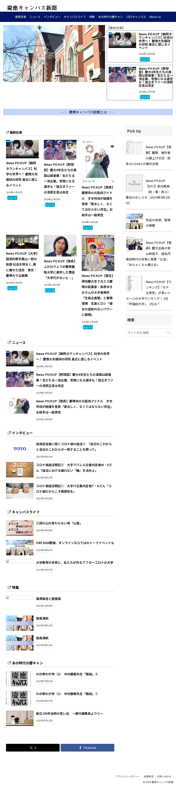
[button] (8, 53)
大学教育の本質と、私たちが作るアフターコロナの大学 (74, 562)
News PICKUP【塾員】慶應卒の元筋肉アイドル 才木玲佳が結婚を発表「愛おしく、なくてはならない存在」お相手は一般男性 (74, 406)
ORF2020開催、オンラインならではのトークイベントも (75, 542)
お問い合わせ (164, 776)
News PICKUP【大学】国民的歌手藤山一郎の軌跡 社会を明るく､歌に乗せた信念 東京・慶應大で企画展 (22, 264)
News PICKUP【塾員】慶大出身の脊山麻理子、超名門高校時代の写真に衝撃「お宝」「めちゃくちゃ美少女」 (149, 253)
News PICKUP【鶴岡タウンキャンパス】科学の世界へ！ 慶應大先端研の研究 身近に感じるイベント (156, 41)
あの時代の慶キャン (27, 662)
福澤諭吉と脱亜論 (48, 598)
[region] (54, 53)
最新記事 (16, 132)
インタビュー (22, 432)
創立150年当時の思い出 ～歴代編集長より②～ (69, 713)
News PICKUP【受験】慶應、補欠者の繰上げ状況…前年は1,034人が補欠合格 (149, 155)
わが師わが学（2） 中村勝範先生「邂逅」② (67, 674)
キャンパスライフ (26, 511)
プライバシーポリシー (128, 776)
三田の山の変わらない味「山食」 (59, 523)
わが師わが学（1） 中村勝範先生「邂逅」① (67, 693)
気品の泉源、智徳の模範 (158, 223)
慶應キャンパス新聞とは (88, 111)
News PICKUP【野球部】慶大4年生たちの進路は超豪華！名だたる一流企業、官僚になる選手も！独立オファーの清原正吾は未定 (156, 77)
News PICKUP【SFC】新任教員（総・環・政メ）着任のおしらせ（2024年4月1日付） (148, 191)
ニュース (145, 59)
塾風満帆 (42, 618)
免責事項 (148, 776)
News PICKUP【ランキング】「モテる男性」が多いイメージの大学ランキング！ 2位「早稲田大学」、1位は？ (149, 292)
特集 (15, 587)
